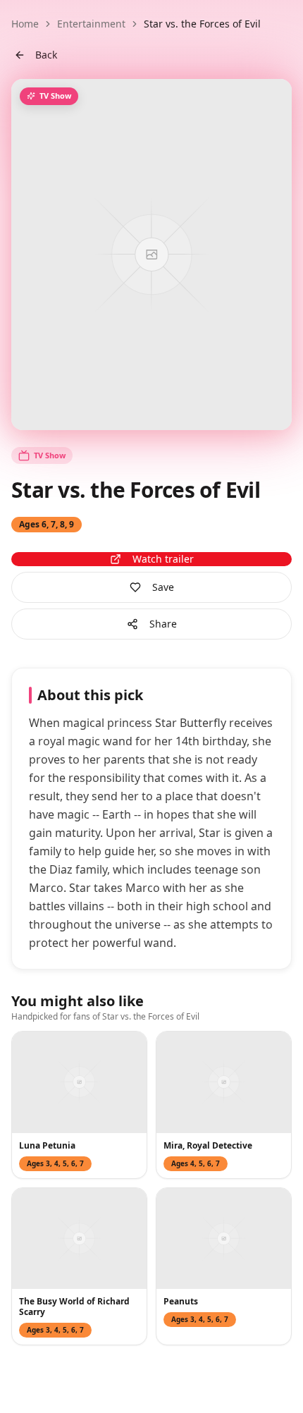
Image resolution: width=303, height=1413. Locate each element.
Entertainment (91, 23)
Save (163, 587)
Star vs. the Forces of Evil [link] (202, 23)
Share (163, 623)
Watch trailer (163, 558)
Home (25, 23)
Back (46, 54)
